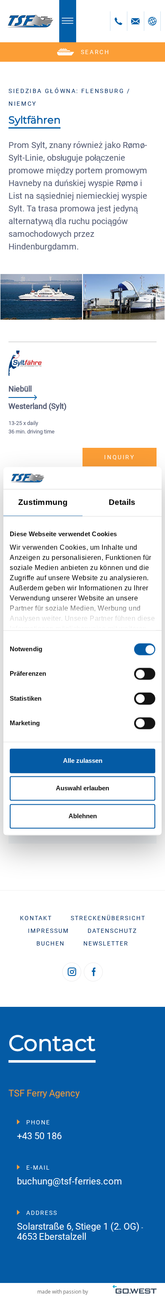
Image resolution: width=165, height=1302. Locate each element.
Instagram (71, 971)
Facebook (93, 971)
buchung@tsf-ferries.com (69, 1182)
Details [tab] (122, 502)
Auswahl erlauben (82, 788)
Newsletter (106, 943)
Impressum (48, 930)
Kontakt (36, 918)
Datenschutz (112, 930)
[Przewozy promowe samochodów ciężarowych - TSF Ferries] (29, 21)
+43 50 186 (39, 1136)
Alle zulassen (82, 760)
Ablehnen (83, 816)
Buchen (50, 943)
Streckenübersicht (108, 918)
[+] (41, 297)
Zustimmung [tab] (43, 502)
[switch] (144, 674)
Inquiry (119, 457)
